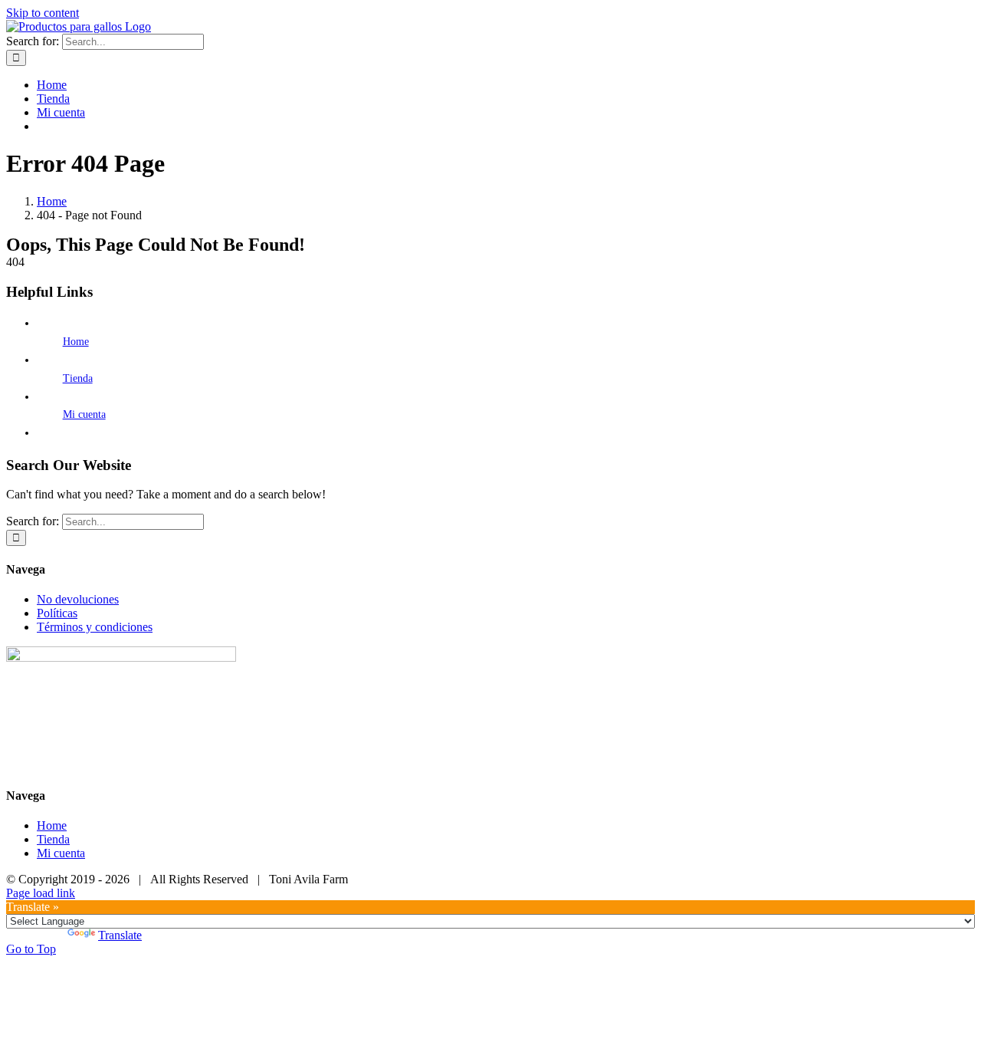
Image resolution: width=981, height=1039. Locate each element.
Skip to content (42, 12)
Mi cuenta (84, 414)
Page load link (40, 892)
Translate (120, 935)
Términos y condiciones (95, 626)
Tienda (78, 378)
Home (76, 341)
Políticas (57, 613)
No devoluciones (78, 599)
